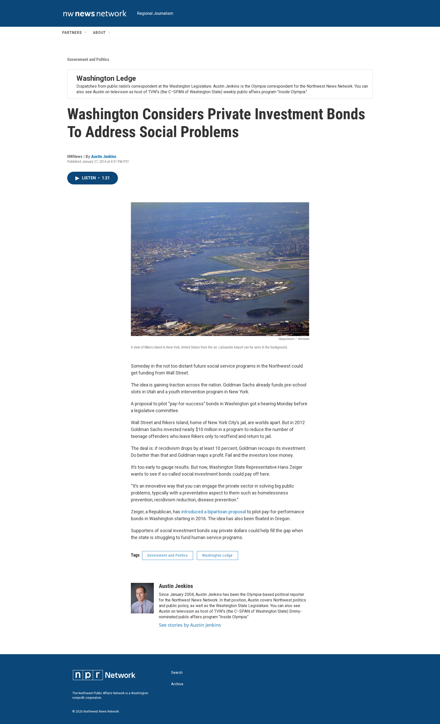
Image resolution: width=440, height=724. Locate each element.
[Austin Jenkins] (142, 598)
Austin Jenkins (103, 156)
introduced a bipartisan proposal (213, 511)
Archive (177, 684)
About (99, 33)
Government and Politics (88, 59)
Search (177, 673)
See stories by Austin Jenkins (190, 625)
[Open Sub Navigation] (86, 33)
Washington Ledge (106, 78)
